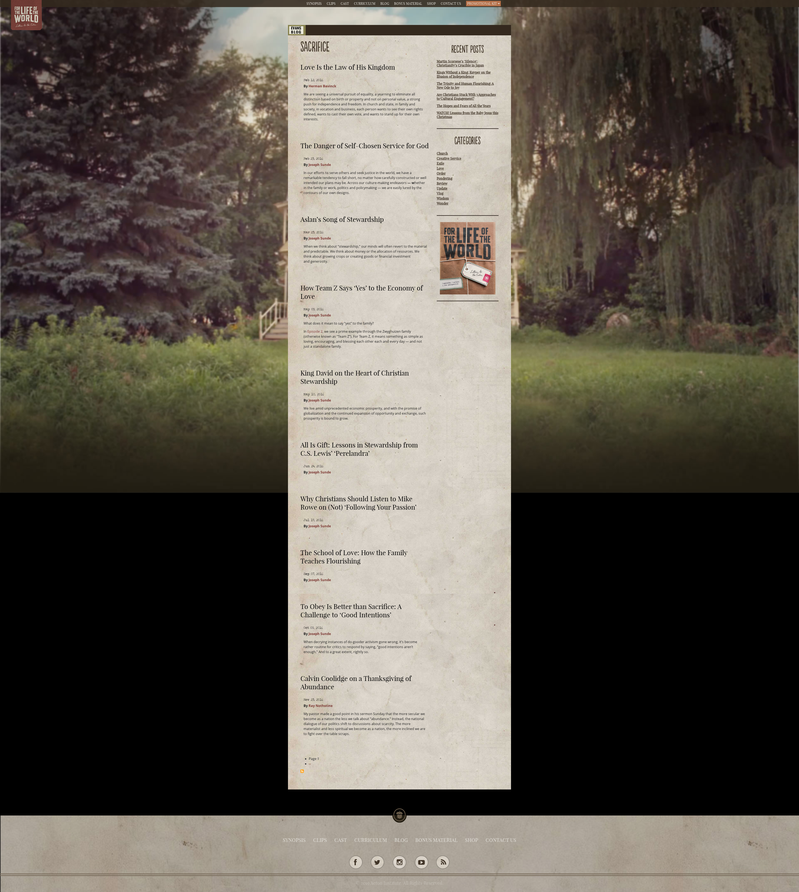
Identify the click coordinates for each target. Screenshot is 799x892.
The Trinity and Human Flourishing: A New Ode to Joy (465, 86)
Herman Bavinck (322, 86)
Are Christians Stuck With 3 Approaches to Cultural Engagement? (466, 97)
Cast (345, 3)
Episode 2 (315, 331)
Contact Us (451, 3)
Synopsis (314, 3)
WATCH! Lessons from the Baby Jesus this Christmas (467, 115)
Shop (431, 3)
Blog (384, 3)
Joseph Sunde (320, 164)
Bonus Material (408, 3)
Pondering (444, 178)
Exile (440, 163)
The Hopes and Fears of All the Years (464, 106)
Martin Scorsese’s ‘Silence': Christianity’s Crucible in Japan (460, 63)
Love (440, 168)
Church (442, 153)
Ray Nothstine (321, 705)
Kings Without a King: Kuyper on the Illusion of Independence (464, 74)
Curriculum (364, 3)
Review (442, 183)
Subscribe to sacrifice (302, 771)
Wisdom (443, 198)
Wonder (442, 203)
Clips (331, 3)
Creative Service (449, 158)
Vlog (440, 193)
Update (442, 188)
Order (441, 173)
